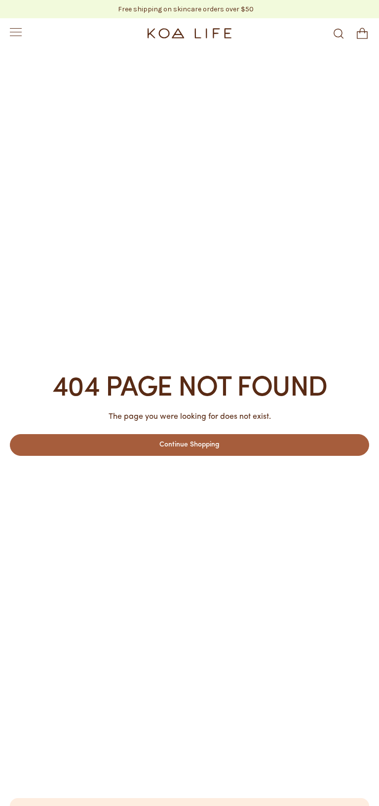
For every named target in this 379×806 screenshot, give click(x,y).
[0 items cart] (362, 33)
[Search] (338, 33)
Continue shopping (189, 444)
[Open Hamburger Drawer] (16, 33)
